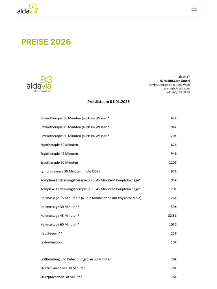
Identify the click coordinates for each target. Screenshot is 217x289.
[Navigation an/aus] (194, 8)
